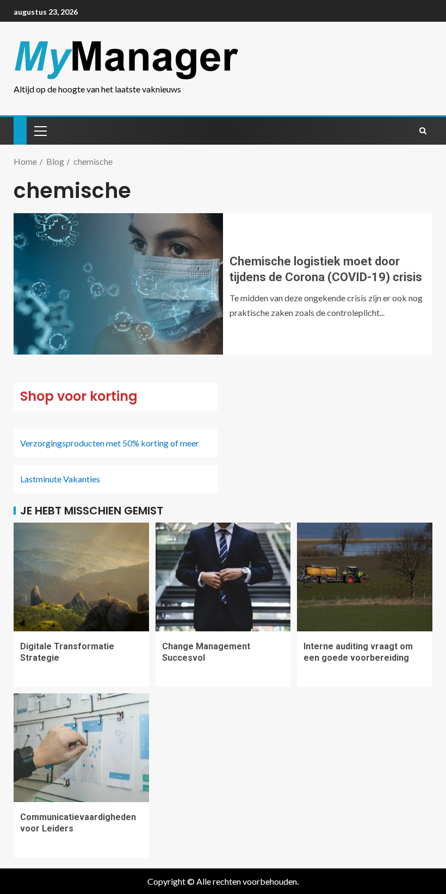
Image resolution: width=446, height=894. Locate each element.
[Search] (423, 130)
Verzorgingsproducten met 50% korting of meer (109, 443)
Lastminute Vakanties (60, 479)
